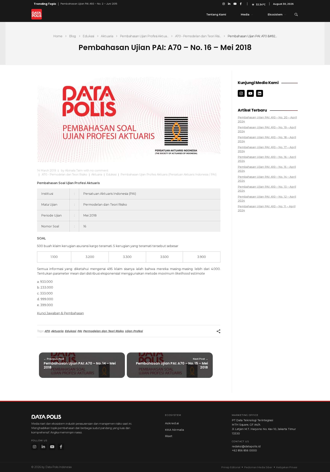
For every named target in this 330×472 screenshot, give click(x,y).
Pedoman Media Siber (258, 467)
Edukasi (88, 36)
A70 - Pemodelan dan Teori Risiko (64, 174)
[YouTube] (250, 93)
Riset (168, 436)
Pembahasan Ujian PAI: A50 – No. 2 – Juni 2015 (89, 4)
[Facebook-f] (61, 447)
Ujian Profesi (134, 331)
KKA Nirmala (174, 430)
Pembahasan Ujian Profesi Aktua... (144, 36)
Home (57, 36)
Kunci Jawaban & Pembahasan (60, 313)
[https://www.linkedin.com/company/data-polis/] (259, 93)
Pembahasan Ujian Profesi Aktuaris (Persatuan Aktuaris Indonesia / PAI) (168, 174)
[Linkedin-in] (43, 447)
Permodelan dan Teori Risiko (103, 331)
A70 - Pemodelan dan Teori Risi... (198, 36)
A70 (47, 331)
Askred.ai (172, 423)
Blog (72, 36)
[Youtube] (52, 447)
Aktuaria (107, 36)
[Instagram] (241, 93)
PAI (80, 331)
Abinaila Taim (74, 170)
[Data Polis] (40, 14)
